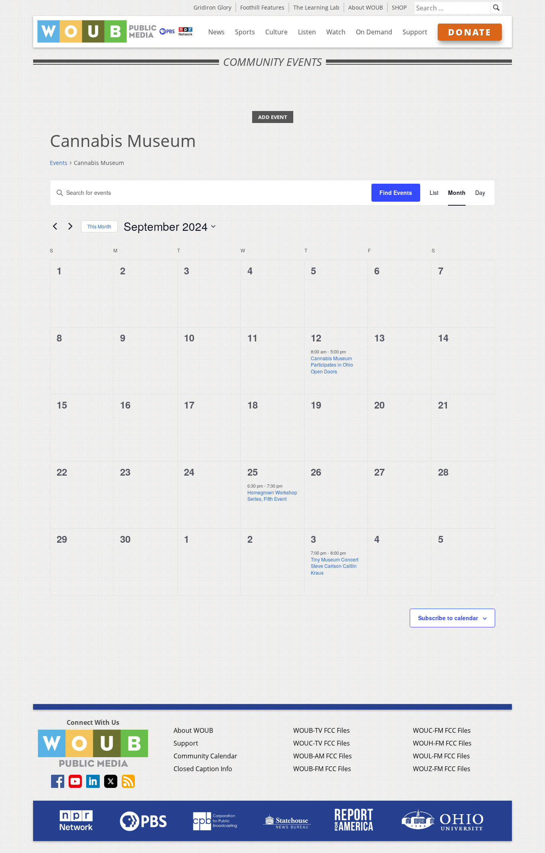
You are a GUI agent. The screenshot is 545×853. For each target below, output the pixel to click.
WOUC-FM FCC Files (442, 730)
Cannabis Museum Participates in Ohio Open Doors (332, 365)
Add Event (272, 117)
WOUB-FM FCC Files (322, 768)
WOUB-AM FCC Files (322, 756)
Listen (307, 32)
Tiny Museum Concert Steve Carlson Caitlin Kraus (334, 566)
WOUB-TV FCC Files (321, 730)
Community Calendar (205, 756)
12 (316, 337)
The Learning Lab (316, 7)
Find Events (395, 192)
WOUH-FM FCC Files (442, 743)
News (216, 32)
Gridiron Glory (212, 7)
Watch (336, 32)
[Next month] (70, 226)
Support (415, 32)
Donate (470, 32)
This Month (99, 226)
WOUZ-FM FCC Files (441, 768)
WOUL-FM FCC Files (441, 756)
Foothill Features (262, 7)
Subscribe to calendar (448, 618)
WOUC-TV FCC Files (321, 743)
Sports (245, 32)
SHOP (399, 7)
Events (58, 163)
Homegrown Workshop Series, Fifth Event (272, 495)
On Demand (374, 32)
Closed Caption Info (203, 768)
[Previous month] (54, 226)
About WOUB (365, 7)
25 (252, 471)
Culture (276, 32)
